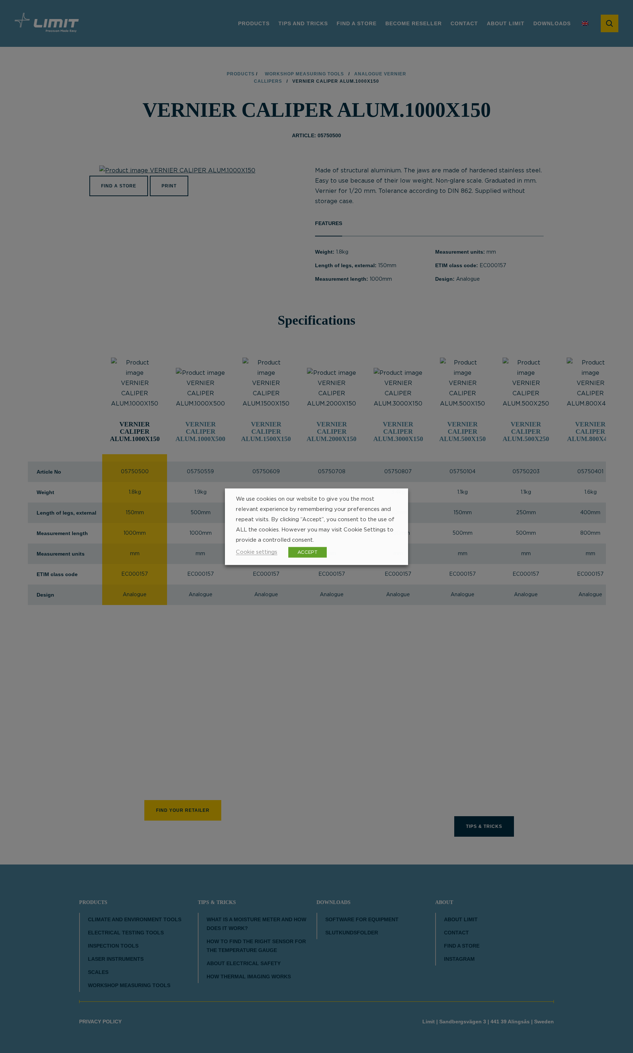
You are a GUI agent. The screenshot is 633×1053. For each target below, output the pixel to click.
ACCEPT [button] (307, 552)
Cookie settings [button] (256, 551)
